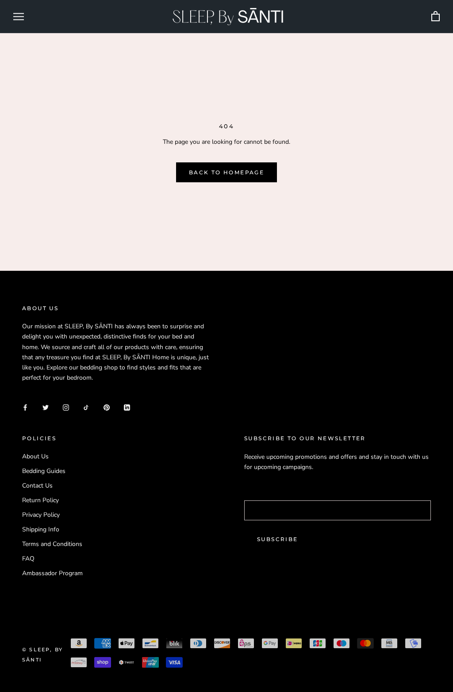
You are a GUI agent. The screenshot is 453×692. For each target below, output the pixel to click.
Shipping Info (40, 529)
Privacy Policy (41, 515)
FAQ (28, 558)
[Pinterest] (107, 407)
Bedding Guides (43, 471)
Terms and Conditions (52, 544)
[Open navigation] (18, 16)
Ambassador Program (52, 573)
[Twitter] (45, 407)
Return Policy (40, 500)
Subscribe (277, 539)
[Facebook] (25, 407)
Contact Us (37, 485)
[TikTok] (86, 407)
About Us (35, 456)
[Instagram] (66, 407)
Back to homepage (226, 172)
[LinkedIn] (127, 407)
